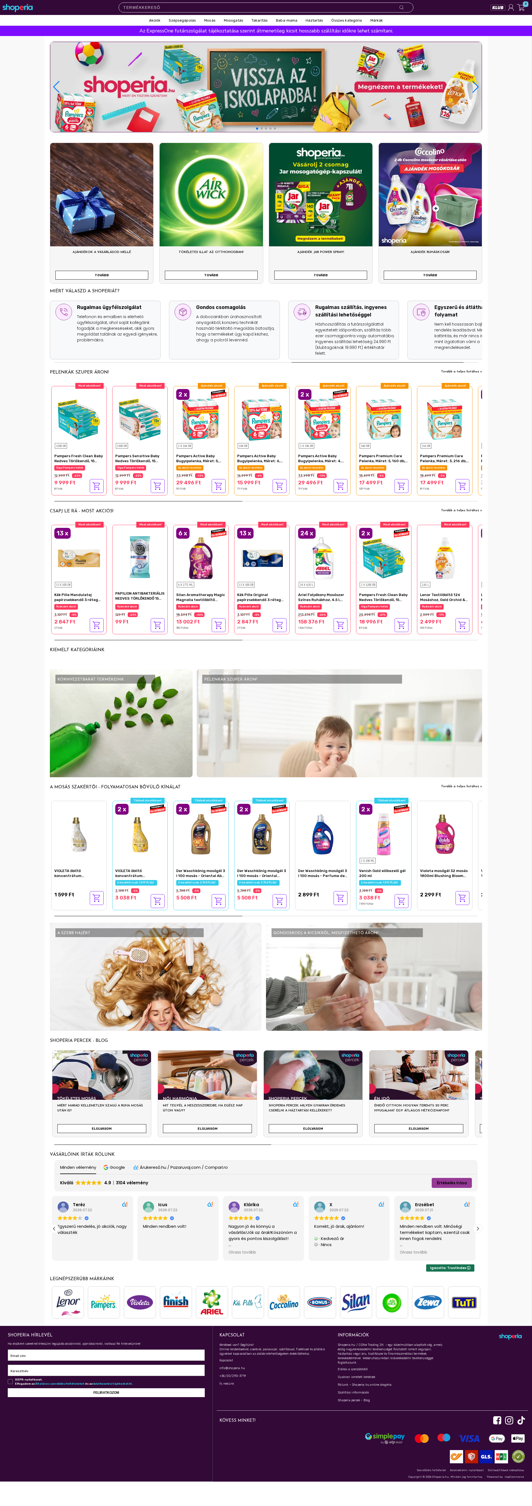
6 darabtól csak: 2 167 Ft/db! (197, 606)
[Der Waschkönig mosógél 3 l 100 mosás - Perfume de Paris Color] (323, 833)
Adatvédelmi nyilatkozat (467, 1470)
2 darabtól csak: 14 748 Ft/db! (198, 467)
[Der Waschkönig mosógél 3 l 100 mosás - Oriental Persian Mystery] (262, 833)
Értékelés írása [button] (452, 1183)
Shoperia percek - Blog (354, 1400)
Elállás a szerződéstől (353, 1369)
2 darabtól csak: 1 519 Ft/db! (136, 882)
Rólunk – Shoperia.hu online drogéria (365, 1385)
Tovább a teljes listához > (461, 371)
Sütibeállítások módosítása (506, 1470)
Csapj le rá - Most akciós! (81, 511)
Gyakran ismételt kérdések (356, 1377)
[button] (475, 87)
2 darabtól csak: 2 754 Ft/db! (197, 882)
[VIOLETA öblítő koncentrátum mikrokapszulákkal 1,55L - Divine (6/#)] (79, 833)
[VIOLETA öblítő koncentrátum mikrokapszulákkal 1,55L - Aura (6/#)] (140, 833)
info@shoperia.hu (232, 1368)
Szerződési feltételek (431, 1470)
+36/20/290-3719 (232, 1376)
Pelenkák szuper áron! (79, 372)
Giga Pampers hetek (69, 467)
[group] (102, 1096)
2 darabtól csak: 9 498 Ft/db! (381, 606)
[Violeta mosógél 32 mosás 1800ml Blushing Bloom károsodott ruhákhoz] (445, 833)
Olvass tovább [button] (159, 1252)
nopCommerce (514, 1477)
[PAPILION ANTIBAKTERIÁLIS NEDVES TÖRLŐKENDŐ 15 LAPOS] (140, 556)
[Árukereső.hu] (517, 1456)
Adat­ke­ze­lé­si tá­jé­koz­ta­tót (112, 1383)
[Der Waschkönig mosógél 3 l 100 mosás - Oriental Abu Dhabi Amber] (201, 833)
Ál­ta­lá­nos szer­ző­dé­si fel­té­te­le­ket (60, 1383)
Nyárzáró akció (66, 606)
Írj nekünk (226, 1383)
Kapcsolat (226, 1360)
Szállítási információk (353, 1392)
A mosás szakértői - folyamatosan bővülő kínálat (115, 787)
